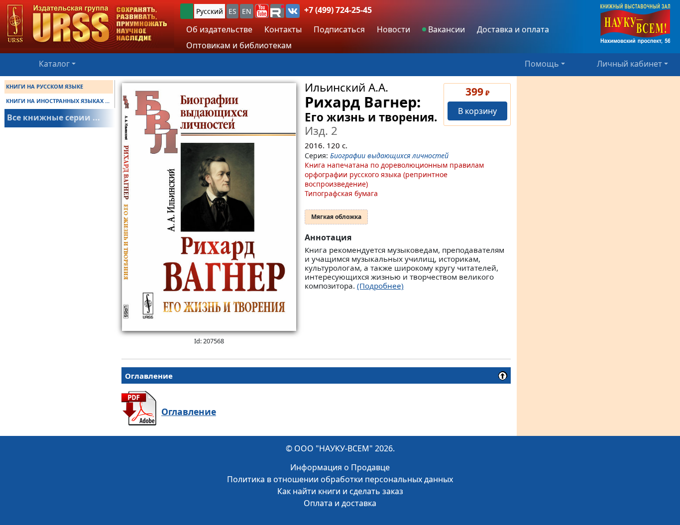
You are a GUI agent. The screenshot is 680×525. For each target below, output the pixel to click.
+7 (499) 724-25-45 (338, 9)
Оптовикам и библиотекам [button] (239, 45)
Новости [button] (393, 29)
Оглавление (188, 412)
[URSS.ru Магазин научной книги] (87, 24)
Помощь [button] (542, 63)
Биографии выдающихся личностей (389, 155)
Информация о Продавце (340, 467)
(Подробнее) (380, 286)
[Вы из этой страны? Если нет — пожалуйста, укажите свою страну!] (186, 11)
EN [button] (246, 11)
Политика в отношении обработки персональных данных (340, 479)
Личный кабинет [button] (629, 63)
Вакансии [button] (445, 29)
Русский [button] (209, 11)
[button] (262, 11)
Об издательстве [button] (219, 29)
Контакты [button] (283, 29)
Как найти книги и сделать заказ (340, 491)
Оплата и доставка (340, 503)
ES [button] (232, 11)
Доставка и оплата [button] (513, 29)
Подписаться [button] (339, 29)
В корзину (477, 110)
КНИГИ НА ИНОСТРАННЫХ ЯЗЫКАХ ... (58, 101)
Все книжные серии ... (53, 117)
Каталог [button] (54, 63)
